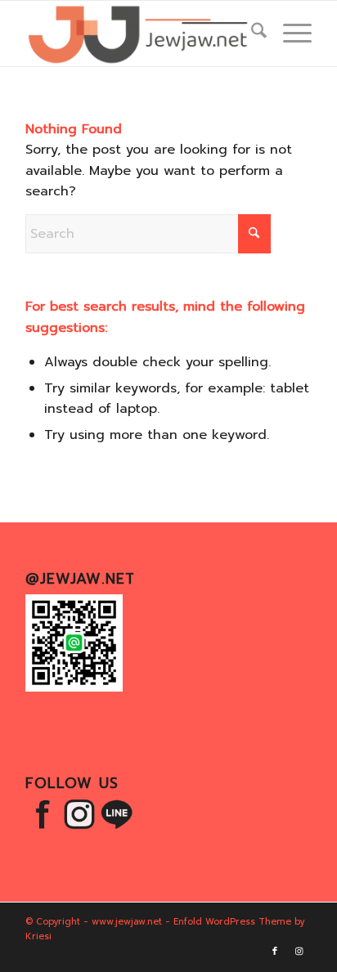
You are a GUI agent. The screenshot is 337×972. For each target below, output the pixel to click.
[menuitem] (251, 33)
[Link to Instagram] (299, 951)
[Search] (251, 33)
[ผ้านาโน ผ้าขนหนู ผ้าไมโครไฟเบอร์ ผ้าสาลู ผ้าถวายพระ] (139, 33)
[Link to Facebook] (275, 951)
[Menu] (289, 33)
